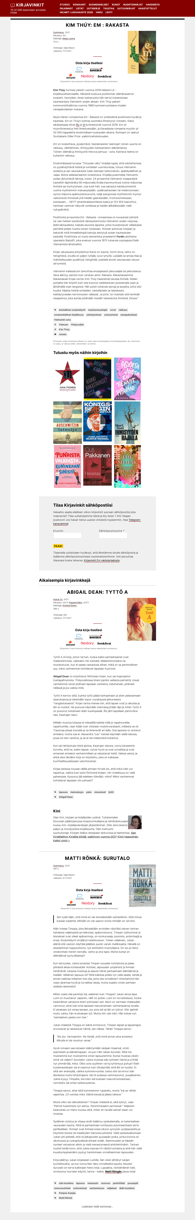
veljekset (112, 1188)
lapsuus (63, 792)
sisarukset (100, 792)
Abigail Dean (66, 796)
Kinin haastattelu (128, 836)
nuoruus (105, 1183)
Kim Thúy (64, 329)
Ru (77, 124)
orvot (113, 309)
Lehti (109, 12)
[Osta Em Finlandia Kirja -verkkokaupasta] (80, 71)
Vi (84, 124)
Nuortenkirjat (133, 4)
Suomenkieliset (99, 4)
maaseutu (93, 1183)
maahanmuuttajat (97, 309)
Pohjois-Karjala (67, 1193)
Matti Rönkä (65, 1197)
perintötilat (119, 1183)
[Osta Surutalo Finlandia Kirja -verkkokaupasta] (81, 898)
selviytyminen (93, 314)
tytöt (111, 792)
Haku (99, 12)
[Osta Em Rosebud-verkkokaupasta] (97, 71)
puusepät (133, 1183)
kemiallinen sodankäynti (72, 309)
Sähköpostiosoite (111, 530)
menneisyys (77, 792)
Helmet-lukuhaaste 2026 (76, 12)
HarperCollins (75, 602)
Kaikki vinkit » (61, 840)
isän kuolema (66, 1183)
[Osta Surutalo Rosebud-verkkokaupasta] (98, 898)
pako (89, 792)
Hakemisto (153, 4)
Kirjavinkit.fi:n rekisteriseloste (101, 560)
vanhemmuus (97, 1188)
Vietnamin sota (62, 319)
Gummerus (58, 32)
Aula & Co (58, 599)
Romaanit (79, 4)
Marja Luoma (69, 38)
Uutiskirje (93, 8)
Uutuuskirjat (126, 8)
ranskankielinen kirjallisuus (69, 314)
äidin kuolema (126, 1188)
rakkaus (123, 309)
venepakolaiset (128, 314)
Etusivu (65, 4)
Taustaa (108, 8)
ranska (62, 334)
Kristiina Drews (70, 605)
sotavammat (111, 314)
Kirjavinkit (30, 4)
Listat (80, 8)
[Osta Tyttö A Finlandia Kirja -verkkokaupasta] (80, 638)
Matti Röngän (113, 1171)
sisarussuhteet (62, 1188)
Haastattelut (147, 8)
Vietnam (63, 324)
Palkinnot (66, 8)
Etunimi (58, 530)
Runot (116, 4)
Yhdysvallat (77, 324)
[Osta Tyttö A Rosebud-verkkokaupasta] (97, 638)
